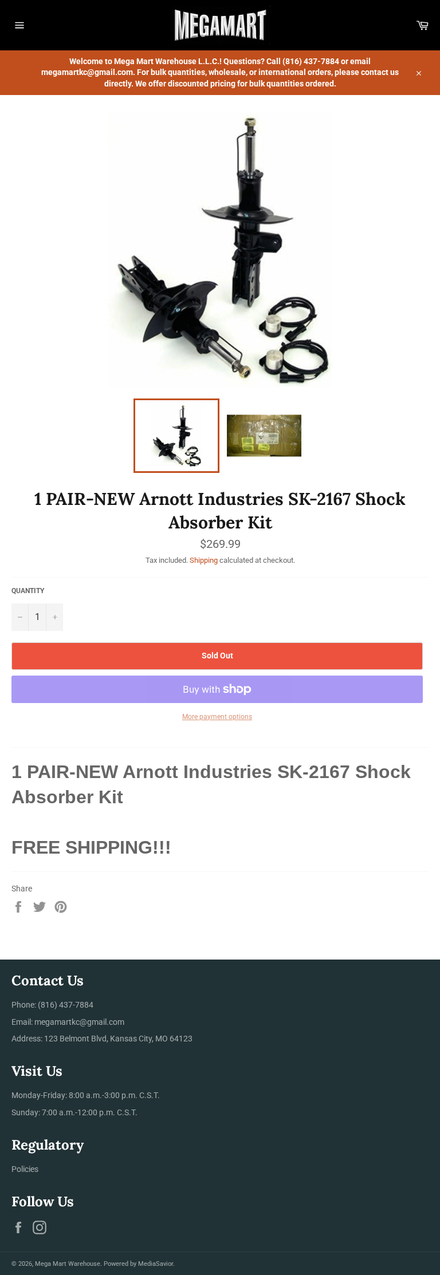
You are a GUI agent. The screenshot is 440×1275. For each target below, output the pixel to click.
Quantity (27, 591)
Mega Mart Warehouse (67, 1264)
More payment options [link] (217, 717)
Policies (24, 1169)
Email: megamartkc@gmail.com (67, 1022)
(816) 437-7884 (65, 1004)
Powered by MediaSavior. (139, 1264)
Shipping (204, 560)
